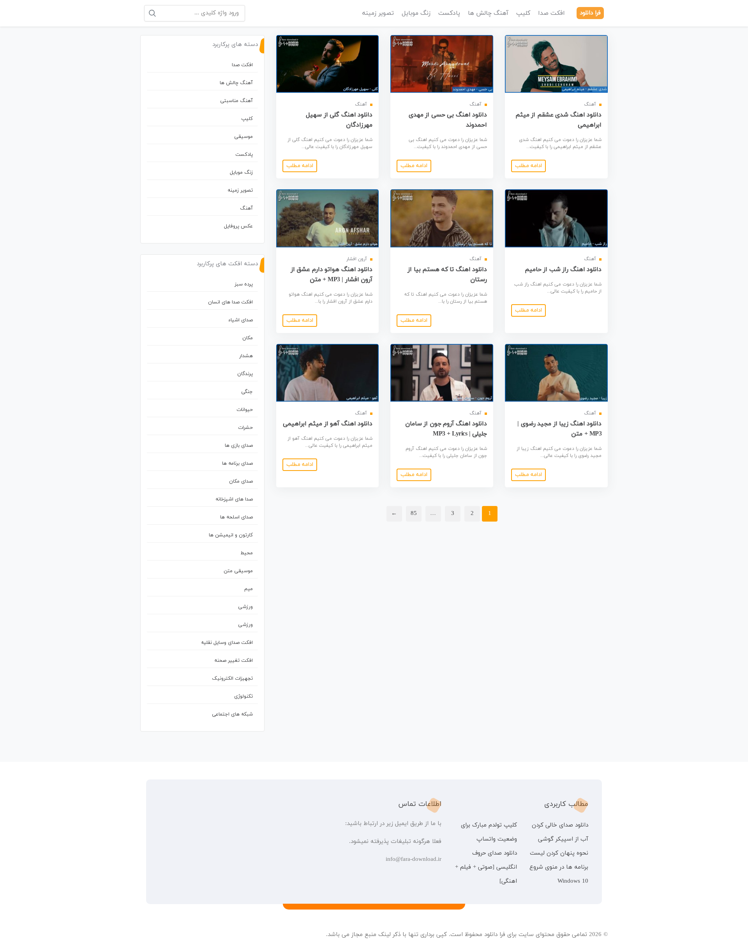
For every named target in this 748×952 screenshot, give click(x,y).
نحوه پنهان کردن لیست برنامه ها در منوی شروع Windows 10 (558, 867)
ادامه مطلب (528, 165)
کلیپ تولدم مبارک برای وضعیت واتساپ (489, 832)
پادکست (449, 13)
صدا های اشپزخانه (234, 499)
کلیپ (523, 13)
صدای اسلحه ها (236, 517)
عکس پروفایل (238, 226)
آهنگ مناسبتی (236, 100)
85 (414, 513)
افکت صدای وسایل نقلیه (227, 642)
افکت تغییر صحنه (233, 660)
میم (248, 588)
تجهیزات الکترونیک (232, 678)
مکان (247, 338)
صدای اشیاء (240, 320)
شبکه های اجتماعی (232, 714)
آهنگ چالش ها (488, 13)
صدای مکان (241, 481)
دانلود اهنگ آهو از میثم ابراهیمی (328, 424)
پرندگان (245, 373)
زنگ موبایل (416, 13)
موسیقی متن (238, 571)
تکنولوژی (243, 696)
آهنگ (246, 208)
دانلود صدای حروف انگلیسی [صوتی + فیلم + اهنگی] (486, 867)
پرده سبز (244, 284)
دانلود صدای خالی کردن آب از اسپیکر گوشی (560, 832)
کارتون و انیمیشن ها (231, 535)
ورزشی (245, 606)
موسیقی (243, 136)
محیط (246, 553)
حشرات (245, 427)
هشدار (246, 356)
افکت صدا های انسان (230, 302)
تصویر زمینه (378, 13)
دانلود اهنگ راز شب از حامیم (563, 269)
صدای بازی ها (239, 445)
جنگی (247, 391)
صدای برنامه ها (237, 463)
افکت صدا (551, 13)
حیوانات (244, 409)
